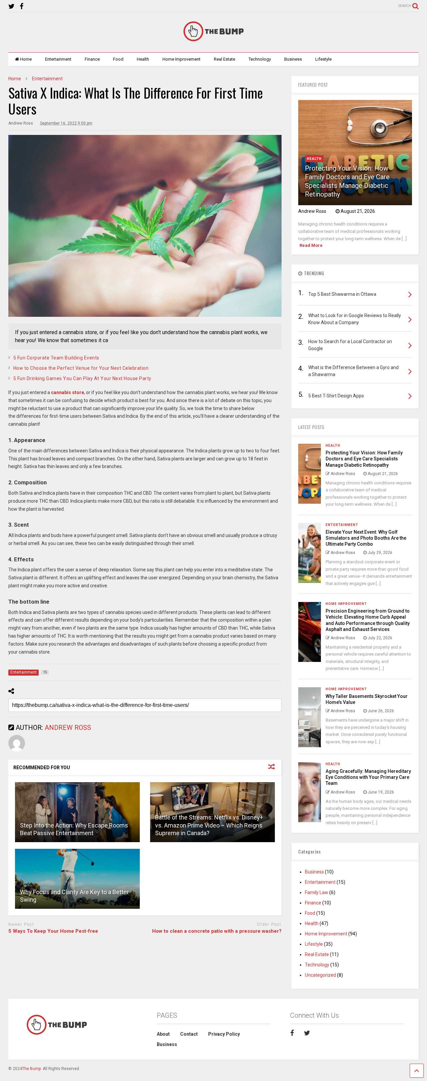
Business (293, 59)
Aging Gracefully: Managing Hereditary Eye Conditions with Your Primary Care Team (368, 777)
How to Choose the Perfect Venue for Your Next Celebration (81, 368)
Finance (92, 59)
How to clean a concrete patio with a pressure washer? (216, 931)
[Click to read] (77, 812)
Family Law (316, 892)
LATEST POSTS (311, 426)
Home (26, 59)
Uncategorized (320, 975)
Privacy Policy (224, 1034)
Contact (189, 1034)
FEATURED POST (313, 84)
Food (118, 59)
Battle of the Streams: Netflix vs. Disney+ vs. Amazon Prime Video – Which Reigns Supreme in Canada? (209, 825)
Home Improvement (181, 59)
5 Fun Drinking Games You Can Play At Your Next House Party (82, 378)
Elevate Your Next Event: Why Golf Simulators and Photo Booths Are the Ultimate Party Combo (366, 538)
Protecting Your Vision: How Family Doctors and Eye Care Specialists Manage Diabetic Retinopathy (364, 458)
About (163, 1034)
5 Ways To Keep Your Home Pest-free (53, 931)
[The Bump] (213, 41)
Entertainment (58, 59)
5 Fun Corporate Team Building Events (56, 357)
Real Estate (224, 59)
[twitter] (11, 6)
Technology (260, 59)
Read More (311, 245)
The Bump (31, 1068)
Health (143, 59)
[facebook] (21, 6)
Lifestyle (323, 59)
